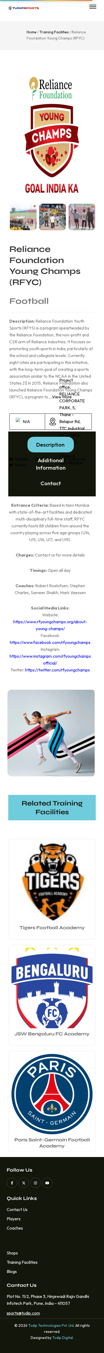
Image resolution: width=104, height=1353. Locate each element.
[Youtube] (47, 1183)
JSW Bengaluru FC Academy (52, 1034)
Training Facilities (54, 32)
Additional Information (51, 464)
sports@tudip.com (22, 1313)
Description (50, 444)
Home (32, 32)
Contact (51, 483)
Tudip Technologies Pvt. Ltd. (51, 1325)
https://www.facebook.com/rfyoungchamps (50, 642)
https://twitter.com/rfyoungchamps (57, 670)
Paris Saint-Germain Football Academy (52, 1143)
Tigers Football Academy (52, 928)
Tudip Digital (62, 1337)
